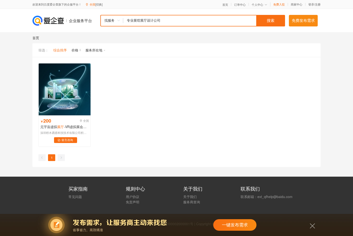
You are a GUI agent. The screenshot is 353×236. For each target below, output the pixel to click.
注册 (318, 4)
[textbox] (204, 20)
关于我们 (190, 196)
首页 (225, 4)
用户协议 (132, 196)
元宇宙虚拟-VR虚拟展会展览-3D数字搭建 (64, 126)
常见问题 (75, 196)
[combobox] (192, 20)
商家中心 (296, 4)
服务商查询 (191, 201)
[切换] (99, 4)
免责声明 (132, 201)
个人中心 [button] (257, 4)
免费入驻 (279, 4)
